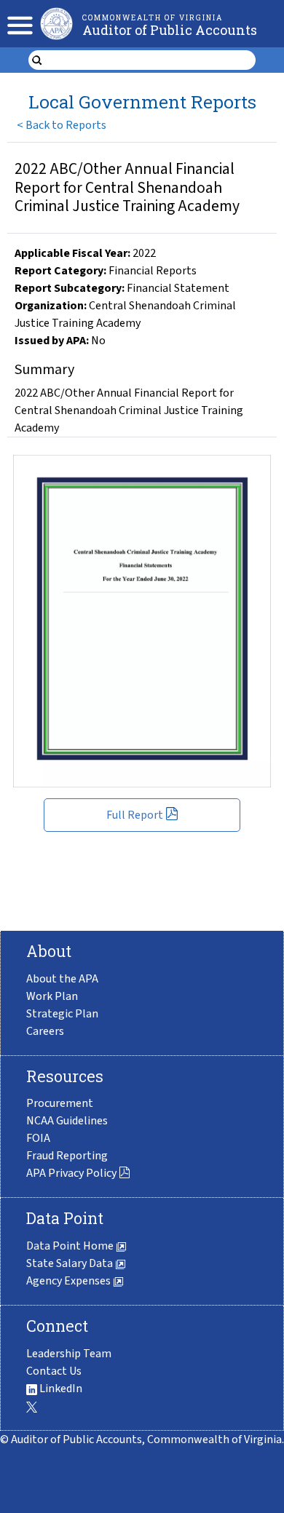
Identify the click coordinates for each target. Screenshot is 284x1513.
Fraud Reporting (67, 1156)
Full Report (134, 815)
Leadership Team (68, 1354)
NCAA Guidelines (67, 1121)
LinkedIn (59, 1389)
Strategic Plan (62, 1014)
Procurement (59, 1103)
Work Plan (52, 996)
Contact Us (54, 1371)
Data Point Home (71, 1246)
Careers (45, 1031)
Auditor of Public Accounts (169, 30)
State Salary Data (70, 1263)
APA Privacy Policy (71, 1173)
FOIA (38, 1138)
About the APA (62, 979)
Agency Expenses (69, 1281)
